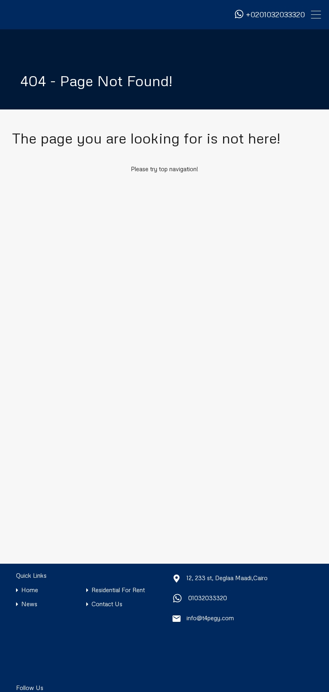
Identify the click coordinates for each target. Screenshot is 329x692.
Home (29, 590)
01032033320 (207, 597)
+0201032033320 (275, 14)
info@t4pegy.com (210, 617)
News (29, 604)
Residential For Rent (118, 590)
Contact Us (106, 604)
